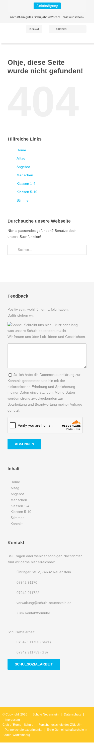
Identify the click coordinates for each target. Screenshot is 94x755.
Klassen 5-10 (27, 192)
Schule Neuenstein (46, 714)
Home (21, 150)
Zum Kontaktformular (33, 613)
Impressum (12, 719)
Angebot (23, 167)
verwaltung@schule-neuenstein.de (44, 603)
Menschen (25, 175)
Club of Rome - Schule (18, 724)
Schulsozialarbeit (34, 664)
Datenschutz (72, 714)
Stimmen (24, 200)
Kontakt (17, 524)
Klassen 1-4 (26, 184)
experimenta (33, 729)
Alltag (21, 158)
